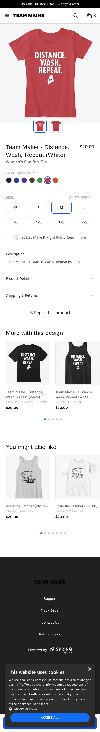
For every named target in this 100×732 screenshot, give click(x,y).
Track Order (50, 610)
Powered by (37, 650)
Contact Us (50, 622)
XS (15, 207)
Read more (41, 704)
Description (15, 254)
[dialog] (50, 695)
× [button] (89, 669)
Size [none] (9, 197)
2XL (38, 222)
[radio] (15, 207)
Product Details (18, 278)
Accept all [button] (50, 718)
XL (15, 222)
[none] (78, 197)
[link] (28, 363)
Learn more (76, 237)
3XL (61, 222)
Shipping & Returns (22, 295)
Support (50, 598)
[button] (50, 708)
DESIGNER (41, 4)
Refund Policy (50, 634)
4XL (84, 222)
